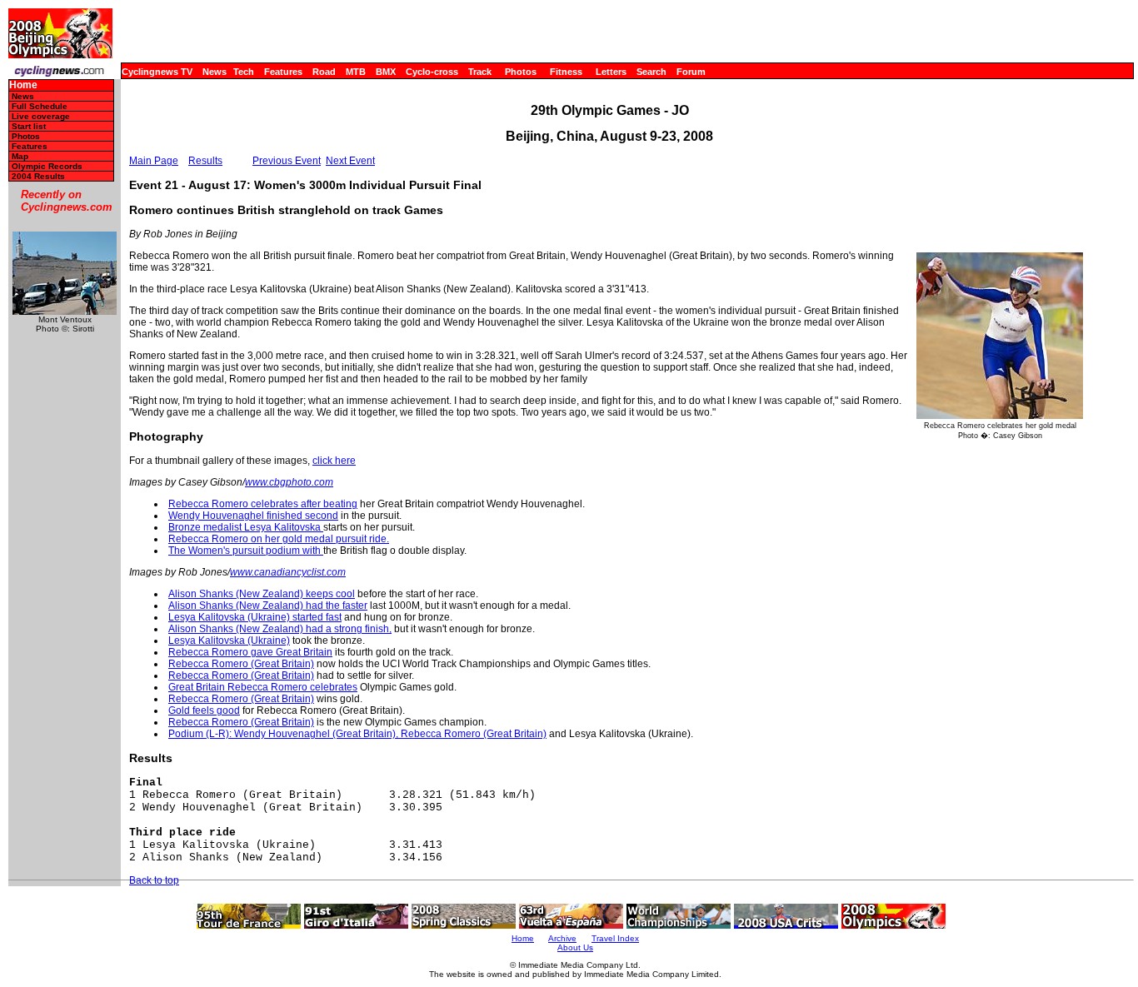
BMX (386, 72)
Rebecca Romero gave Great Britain (250, 652)
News (214, 72)
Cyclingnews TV (157, 72)
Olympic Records (47, 166)
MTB (356, 72)
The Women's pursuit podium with (245, 550)
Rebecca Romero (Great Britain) (241, 664)
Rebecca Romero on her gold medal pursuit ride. (278, 539)
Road (324, 72)
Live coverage (41, 116)
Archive (562, 938)
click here (334, 460)
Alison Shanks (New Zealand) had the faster (267, 605)
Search (651, 72)
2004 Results (38, 176)
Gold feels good (204, 710)
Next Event (350, 161)
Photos (521, 72)
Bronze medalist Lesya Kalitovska (245, 527)
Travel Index (615, 938)
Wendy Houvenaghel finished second (253, 515)
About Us (575, 947)
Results (205, 161)
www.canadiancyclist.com (288, 572)
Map (20, 156)
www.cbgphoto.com (289, 482)
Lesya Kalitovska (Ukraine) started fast (255, 617)
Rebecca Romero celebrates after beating (262, 504)
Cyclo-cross (432, 72)
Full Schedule (39, 106)
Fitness (566, 72)
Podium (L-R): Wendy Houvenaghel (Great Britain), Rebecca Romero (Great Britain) (357, 734)
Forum (691, 72)
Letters (611, 72)
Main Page (153, 161)
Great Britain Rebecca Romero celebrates (262, 687)
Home (23, 85)
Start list (29, 126)
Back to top (154, 880)
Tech (243, 72)
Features (283, 72)
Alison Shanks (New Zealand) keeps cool (261, 594)
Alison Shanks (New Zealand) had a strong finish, (280, 629)
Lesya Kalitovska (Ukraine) (229, 640)
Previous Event (286, 161)
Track (480, 72)
